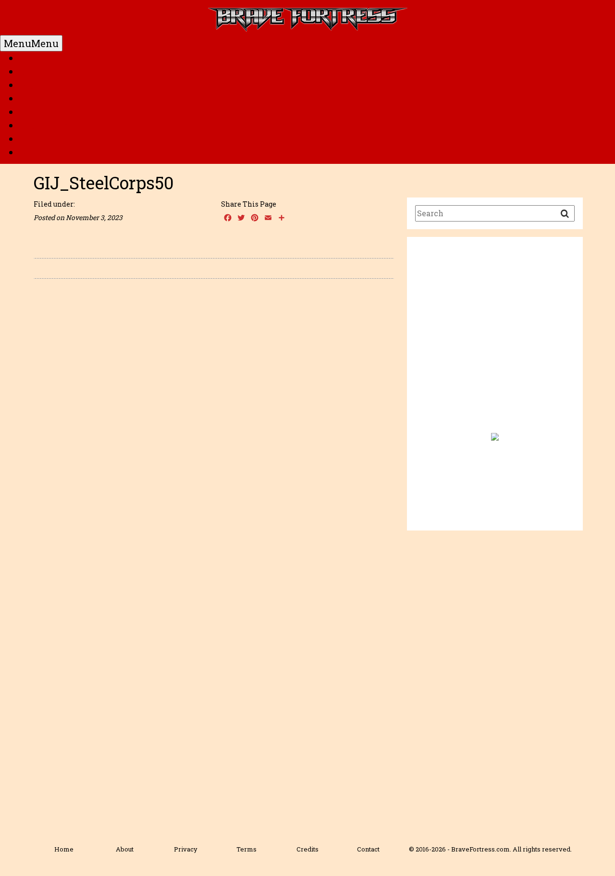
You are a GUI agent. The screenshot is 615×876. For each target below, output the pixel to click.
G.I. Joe (35, 98)
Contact (368, 849)
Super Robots (50, 112)
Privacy (185, 849)
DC (25, 71)
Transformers (51, 125)
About (125, 849)
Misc (30, 152)
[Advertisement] (495, 340)
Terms (246, 849)
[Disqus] (214, 422)
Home (33, 58)
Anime (35, 139)
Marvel (36, 85)
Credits (307, 849)
